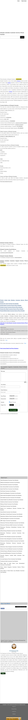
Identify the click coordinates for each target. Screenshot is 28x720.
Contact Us (14, 711)
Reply (3, 673)
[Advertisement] (14, 17)
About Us (14, 706)
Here (6, 340)
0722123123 (18, 79)
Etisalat (11, 91)
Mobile (9, 82)
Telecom (19, 80)
